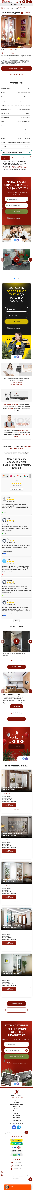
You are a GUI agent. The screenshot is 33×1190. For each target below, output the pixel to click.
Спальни (16, 1113)
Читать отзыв (16, 706)
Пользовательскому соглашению (14, 219)
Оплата (25, 158)
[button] (14, 278)
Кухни (16, 1100)
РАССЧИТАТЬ (24, 805)
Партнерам (16, 1115)
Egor (8, 539)
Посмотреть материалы (16, 1010)
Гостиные (16, 1106)
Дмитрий (9, 600)
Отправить (16, 211)
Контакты (16, 1117)
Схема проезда (16, 1178)
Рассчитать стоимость (16, 74)
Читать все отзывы (16, 719)
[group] (16, 259)
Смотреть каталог (17, 1003)
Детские (16, 1109)
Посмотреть (16, 747)
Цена (5, 158)
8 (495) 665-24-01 (8, 168)
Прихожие (16, 1111)
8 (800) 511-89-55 (16, 166)
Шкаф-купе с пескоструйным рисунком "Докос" (13, 788)
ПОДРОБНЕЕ (16, 809)
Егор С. (9, 559)
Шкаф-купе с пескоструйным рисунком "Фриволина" (13, 972)
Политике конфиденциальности (13, 218)
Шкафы (16, 1102)
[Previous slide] (2, 259)
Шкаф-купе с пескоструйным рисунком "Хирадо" (13, 926)
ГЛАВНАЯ (3, 7)
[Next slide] (30, 259)
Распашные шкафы (16, 1104)
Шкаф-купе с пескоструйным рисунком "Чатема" (13, 834)
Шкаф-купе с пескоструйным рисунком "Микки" (13, 880)
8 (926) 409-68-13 (21, 168)
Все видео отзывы (16, 666)
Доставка (15, 158)
